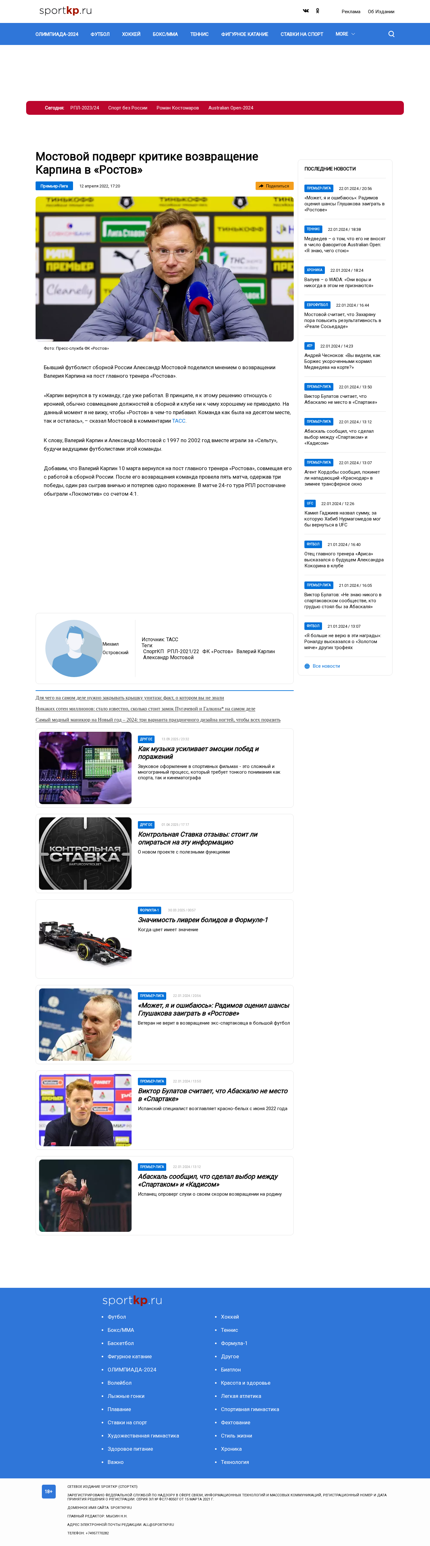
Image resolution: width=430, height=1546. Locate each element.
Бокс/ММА (121, 1330)
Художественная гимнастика (143, 1435)
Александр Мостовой (168, 657)
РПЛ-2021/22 (183, 651)
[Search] (391, 34)
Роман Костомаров (178, 108)
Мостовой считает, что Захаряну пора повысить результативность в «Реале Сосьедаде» (342, 320)
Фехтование (235, 1422)
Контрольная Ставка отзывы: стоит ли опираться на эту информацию (197, 838)
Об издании (381, 11)
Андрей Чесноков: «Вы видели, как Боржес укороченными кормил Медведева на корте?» (342, 361)
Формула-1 (234, 1343)
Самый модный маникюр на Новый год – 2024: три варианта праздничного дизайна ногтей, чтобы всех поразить (158, 719)
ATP (309, 346)
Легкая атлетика (241, 1396)
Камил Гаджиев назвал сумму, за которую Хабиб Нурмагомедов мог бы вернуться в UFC (342, 519)
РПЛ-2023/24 (85, 108)
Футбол (313, 544)
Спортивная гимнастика (250, 1409)
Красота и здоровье (245, 1383)
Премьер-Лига (54, 186)
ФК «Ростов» (217, 651)
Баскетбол (121, 1343)
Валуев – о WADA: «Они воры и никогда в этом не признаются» (338, 282)
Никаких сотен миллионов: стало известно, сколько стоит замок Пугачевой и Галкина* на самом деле (145, 708)
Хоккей (230, 1317)
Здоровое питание (130, 1449)
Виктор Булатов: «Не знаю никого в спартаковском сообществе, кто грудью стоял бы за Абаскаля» (343, 600)
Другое (230, 1356)
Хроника (314, 270)
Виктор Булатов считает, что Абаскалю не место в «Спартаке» (340, 399)
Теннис (313, 229)
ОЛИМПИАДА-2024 (132, 1369)
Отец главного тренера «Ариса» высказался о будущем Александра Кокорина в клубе (344, 560)
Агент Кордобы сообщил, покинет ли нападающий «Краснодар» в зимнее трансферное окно (342, 478)
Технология (235, 1462)
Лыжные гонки (126, 1396)
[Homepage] (65, 11)
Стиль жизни (236, 1435)
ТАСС (178, 421)
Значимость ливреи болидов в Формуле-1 (203, 920)
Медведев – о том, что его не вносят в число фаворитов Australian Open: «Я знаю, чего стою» (345, 244)
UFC (310, 503)
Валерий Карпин (255, 651)
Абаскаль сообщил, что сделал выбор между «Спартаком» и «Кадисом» (207, 1180)
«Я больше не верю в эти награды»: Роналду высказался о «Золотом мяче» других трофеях (342, 641)
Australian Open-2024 (230, 108)
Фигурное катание (130, 1356)
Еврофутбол (317, 305)
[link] (165, 269)
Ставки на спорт (127, 1422)
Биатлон (231, 1369)
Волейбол (120, 1383)
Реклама (352, 11)
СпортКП (153, 651)
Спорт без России (127, 108)
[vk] (306, 12)
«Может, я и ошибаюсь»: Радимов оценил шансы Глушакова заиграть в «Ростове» (213, 1009)
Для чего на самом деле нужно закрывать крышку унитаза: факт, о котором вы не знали (130, 697)
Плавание (119, 1409)
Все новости (326, 666)
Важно (116, 1462)
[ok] (318, 12)
